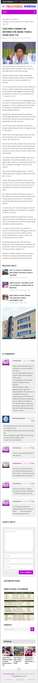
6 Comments (27, 38)
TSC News (17, 38)
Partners (30, 680)
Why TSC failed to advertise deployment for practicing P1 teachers (21, 272)
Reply (32, 361)
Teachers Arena (13, 277)
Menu (5, 12)
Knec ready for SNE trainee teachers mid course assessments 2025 (19, 298)
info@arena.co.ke (19, 676)
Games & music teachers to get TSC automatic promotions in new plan (21, 285)
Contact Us (20, 680)
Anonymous (17, 463)
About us (9, 680)
